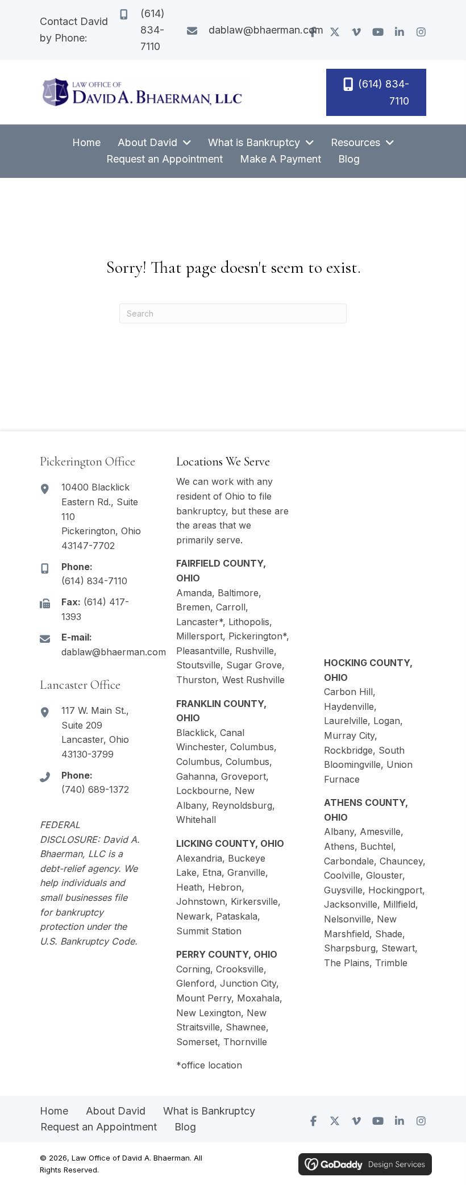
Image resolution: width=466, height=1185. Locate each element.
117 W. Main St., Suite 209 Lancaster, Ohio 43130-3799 (95, 732)
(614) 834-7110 (152, 29)
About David (115, 1111)
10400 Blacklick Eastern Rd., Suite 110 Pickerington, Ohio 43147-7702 (101, 516)
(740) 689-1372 (95, 789)
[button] (335, 32)
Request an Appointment (98, 1127)
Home (54, 1111)
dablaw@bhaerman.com (266, 30)
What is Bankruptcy (209, 1111)
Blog (185, 1127)
